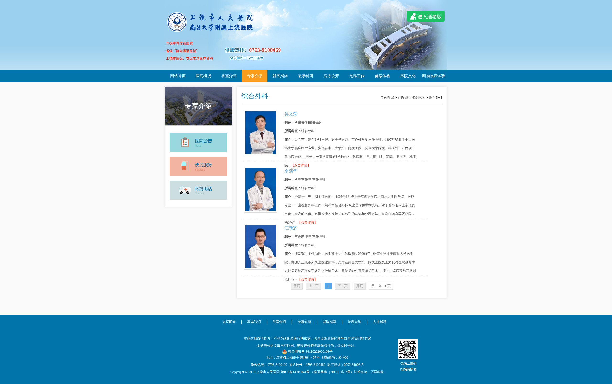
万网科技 (377, 372)
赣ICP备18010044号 (295, 372)
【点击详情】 (301, 165)
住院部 (403, 97)
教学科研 (305, 76)
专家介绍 (254, 76)
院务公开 (331, 76)
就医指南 (280, 76)
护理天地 (354, 322)
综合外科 (435, 97)
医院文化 (408, 76)
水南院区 (418, 97)
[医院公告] (198, 132)
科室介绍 (229, 76)
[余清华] (260, 169)
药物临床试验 (433, 76)
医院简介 (229, 322)
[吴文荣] (260, 112)
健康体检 (382, 76)
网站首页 (178, 76)
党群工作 (357, 76)
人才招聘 (379, 322)
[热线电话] (198, 180)
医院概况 (203, 76)
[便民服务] (198, 156)
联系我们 (254, 322)
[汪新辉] (260, 226)
